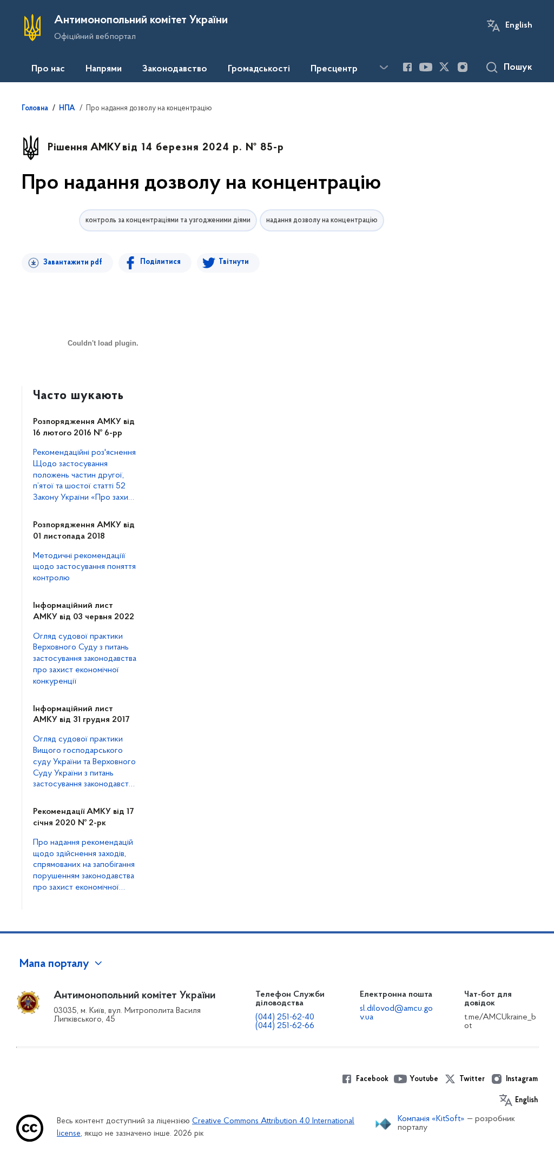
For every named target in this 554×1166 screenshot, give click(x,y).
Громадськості (259, 69)
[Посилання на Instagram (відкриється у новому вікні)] (462, 67)
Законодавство (174, 69)
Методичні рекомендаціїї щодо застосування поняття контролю (84, 567)
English (518, 25)
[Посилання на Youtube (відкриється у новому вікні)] (425, 67)
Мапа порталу (54, 964)
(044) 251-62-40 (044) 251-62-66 (284, 1021)
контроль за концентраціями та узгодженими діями (167, 220)
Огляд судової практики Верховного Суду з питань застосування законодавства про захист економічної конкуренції (84, 659)
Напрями (103, 69)
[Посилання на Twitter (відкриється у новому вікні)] (444, 67)
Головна (35, 108)
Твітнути (234, 262)
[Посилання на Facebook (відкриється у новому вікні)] (407, 67)
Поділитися (160, 262)
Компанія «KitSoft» (431, 1119)
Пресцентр (334, 69)
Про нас (48, 69)
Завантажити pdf (72, 263)
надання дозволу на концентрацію (322, 220)
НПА (67, 108)
